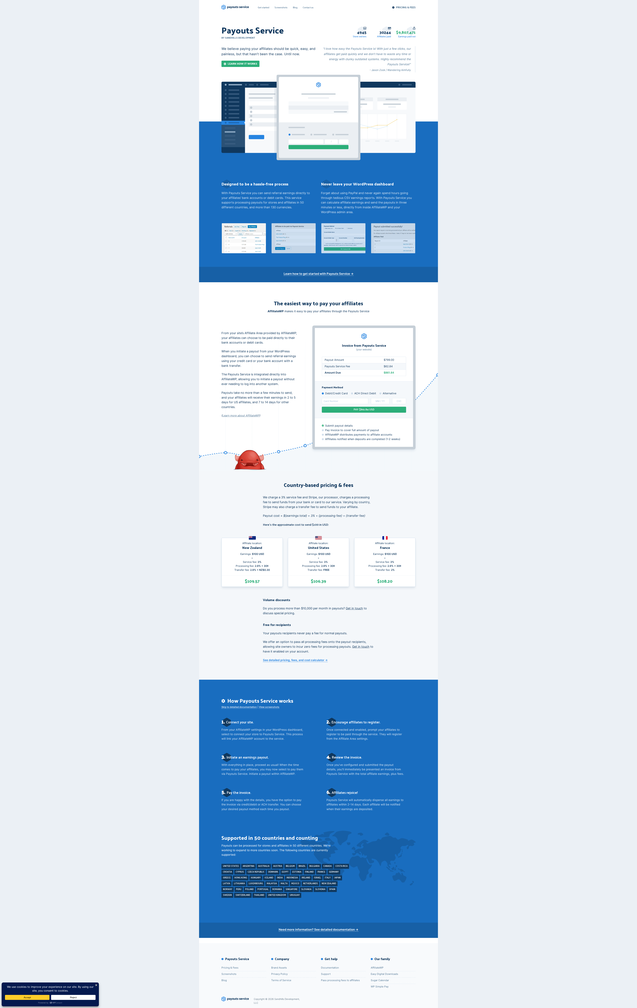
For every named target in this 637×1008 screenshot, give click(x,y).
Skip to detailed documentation (239, 707)
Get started (263, 7)
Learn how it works (242, 63)
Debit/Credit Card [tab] (336, 393)
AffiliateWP (377, 967)
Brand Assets (279, 967)
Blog (295, 7)
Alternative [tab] (389, 393)
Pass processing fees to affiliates (340, 980)
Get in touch (354, 608)
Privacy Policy (279, 974)
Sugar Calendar (380, 980)
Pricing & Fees (406, 7)
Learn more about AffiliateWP (240, 415)
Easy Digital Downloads (384, 974)
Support (326, 974)
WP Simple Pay (380, 986)
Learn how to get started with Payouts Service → (319, 273)
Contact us (308, 7)
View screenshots (269, 707)
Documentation (330, 967)
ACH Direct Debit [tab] (365, 393)
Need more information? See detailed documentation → (318, 929)
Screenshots (281, 7)
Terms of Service (281, 980)
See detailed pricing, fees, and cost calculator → (295, 660)
